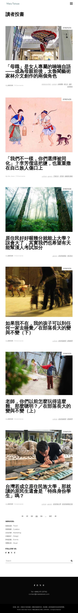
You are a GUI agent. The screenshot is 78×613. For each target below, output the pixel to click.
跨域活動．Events (11, 540)
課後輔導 (70, 341)
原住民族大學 (57, 504)
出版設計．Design (11, 536)
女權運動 (60, 84)
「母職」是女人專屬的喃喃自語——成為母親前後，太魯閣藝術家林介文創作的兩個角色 (38, 71)
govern (50, 176)
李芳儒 (62, 176)
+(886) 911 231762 (40, 592)
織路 (70, 84)
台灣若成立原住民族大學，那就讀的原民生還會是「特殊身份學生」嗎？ (38, 491)
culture (54, 84)
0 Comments (19, 85)
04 (41, 516)
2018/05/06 (67, 28)
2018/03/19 (67, 268)
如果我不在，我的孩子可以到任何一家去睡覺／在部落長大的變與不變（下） (38, 327)
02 (32, 516)
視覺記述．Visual (11, 543)
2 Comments (19, 256)
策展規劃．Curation (12, 529)
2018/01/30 (67, 432)
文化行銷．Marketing (13, 533)
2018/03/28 (67, 189)
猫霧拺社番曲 (69, 176)
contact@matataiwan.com (39, 594)
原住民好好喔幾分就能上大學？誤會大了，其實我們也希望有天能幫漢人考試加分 (38, 242)
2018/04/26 (67, 99)
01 (27, 516)
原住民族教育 (62, 341)
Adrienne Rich (46, 84)
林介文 (66, 84)
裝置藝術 (70, 86)
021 (50, 516)
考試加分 (70, 256)
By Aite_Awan (10, 176)
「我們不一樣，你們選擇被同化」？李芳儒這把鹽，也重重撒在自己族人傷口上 (38, 163)
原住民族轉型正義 (67, 504)
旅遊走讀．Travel (11, 526)
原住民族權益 (62, 256)
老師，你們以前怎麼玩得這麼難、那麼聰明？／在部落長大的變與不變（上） (38, 405)
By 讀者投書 (9, 85)
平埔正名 (56, 176)
